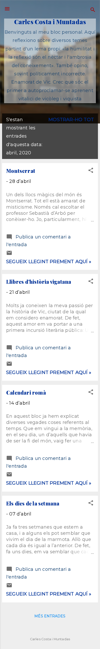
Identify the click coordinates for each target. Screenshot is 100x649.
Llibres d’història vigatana (38, 281)
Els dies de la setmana (32, 503)
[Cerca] (93, 10)
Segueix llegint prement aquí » (48, 261)
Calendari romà (26, 392)
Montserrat (20, 170)
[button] (91, 171)
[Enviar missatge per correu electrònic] (9, 254)
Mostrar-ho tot (71, 119)
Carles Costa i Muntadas (50, 21)
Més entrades (49, 616)
